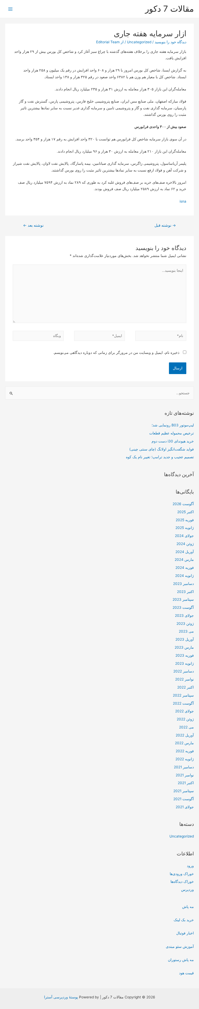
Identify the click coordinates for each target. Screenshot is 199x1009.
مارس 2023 (184, 647)
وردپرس (187, 890)
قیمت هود (186, 973)
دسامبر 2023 (183, 584)
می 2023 (186, 631)
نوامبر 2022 (184, 679)
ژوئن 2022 (185, 719)
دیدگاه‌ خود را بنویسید (170, 42)
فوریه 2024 (184, 568)
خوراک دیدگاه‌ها (182, 881)
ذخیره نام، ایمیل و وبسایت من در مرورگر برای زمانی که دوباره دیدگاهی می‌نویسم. (116, 352)
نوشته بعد (33, 225)
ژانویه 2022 (184, 759)
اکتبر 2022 (185, 687)
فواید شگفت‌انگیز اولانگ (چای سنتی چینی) (161, 449)
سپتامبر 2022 (183, 695)
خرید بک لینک (184, 920)
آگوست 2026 (183, 504)
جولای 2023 (184, 615)
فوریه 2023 (184, 655)
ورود (190, 866)
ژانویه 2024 (184, 576)
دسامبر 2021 (184, 767)
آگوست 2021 (183, 799)
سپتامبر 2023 (183, 599)
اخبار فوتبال (185, 933)
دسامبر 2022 (183, 671)
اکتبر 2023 (185, 592)
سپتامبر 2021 (183, 791)
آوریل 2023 (184, 639)
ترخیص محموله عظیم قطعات (171, 433)
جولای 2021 (185, 807)
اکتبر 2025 (185, 512)
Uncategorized (181, 836)
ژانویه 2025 (184, 528)
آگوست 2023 (183, 607)
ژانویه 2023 (184, 663)
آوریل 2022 (185, 735)
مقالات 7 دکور (169, 9)
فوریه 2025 (185, 520)
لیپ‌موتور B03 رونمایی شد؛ (173, 425)
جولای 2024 (184, 536)
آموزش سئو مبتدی (180, 946)
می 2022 (186, 727)
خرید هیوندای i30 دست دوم (173, 441)
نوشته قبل (165, 225)
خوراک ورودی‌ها (182, 874)
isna (183, 201)
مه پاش (188, 907)
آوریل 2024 (184, 552)
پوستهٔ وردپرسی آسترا (61, 997)
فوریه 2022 (185, 751)
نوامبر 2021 (185, 775)
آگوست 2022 (183, 703)
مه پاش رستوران (181, 960)
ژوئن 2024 (185, 544)
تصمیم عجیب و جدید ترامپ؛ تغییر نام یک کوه (160, 457)
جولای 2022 (184, 711)
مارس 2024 (184, 559)
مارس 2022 (184, 743)
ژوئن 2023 (185, 623)
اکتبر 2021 (186, 783)
